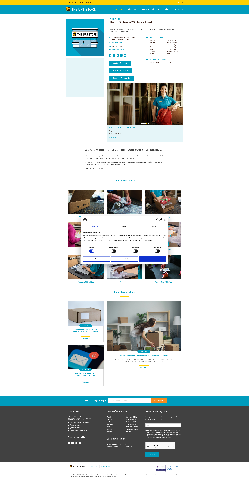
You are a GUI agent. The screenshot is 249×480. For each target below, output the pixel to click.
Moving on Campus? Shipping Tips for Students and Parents (144, 356)
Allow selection (124, 259)
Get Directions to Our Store (79, 422)
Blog (167, 9)
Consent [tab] (95, 226)
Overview (118, 9)
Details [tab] (124, 226)
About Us (132, 9)
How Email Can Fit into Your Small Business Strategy (86, 374)
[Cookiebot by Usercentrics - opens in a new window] (157, 219)
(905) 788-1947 (116, 46)
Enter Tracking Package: (94, 400)
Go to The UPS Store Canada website (82, 2)
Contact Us (178, 9)
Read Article (144, 367)
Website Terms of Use (107, 466)
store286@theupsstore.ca (120, 49)
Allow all (152, 259)
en (178, 2)
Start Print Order (119, 71)
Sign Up (152, 454)
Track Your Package (120, 78)
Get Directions (118, 63)
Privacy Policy (94, 466)
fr (182, 2)
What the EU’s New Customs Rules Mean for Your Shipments (85, 331)
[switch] (113, 251)
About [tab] (154, 226)
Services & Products (149, 9)
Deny (96, 259)
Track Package (159, 400)
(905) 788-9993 (116, 43)
